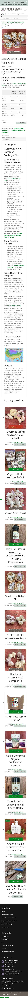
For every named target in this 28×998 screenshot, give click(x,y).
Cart (3, 942)
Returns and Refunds (8, 951)
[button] (14, 1)
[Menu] (25, 9)
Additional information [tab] (9, 138)
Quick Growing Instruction (9, 918)
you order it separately (14, 306)
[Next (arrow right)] (1, 499)
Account (22, 14)
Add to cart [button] (17, 897)
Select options (20, 444)
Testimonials (5, 927)
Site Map (15, 994)
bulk (13, 130)
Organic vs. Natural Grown (9, 921)
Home (3, 22)
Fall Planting (10, 22)
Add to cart (21, 123)
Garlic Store (5, 936)
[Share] (6, 997)
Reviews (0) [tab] (5, 140)
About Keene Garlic (7, 914)
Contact (12, 14)
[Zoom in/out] (1, 997)
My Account (5, 939)
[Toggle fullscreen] (3, 997)
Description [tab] (5, 136)
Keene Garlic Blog (7, 924)
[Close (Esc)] (8, 997)
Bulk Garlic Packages (7, 945)
